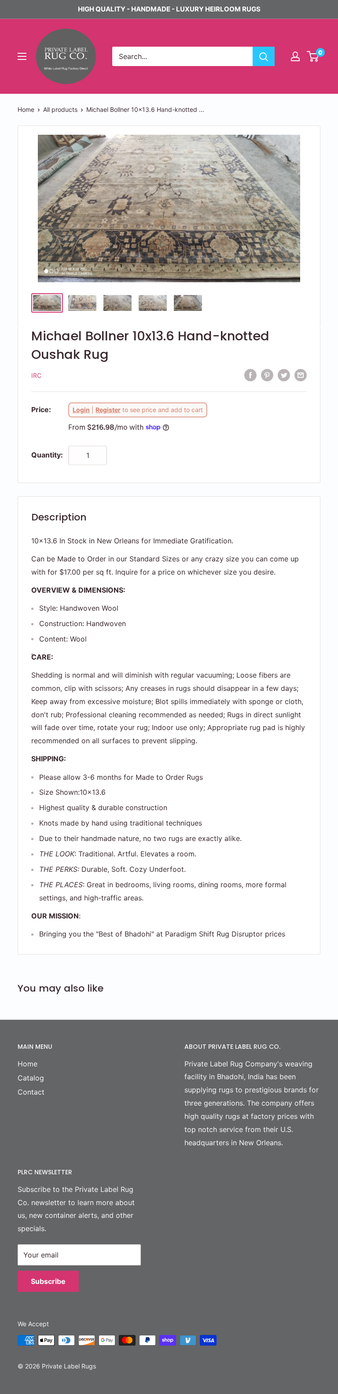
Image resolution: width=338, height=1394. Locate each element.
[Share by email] (300, 375)
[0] (313, 56)
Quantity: (47, 454)
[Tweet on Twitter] (284, 375)
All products (60, 109)
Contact (31, 1092)
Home (26, 109)
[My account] (295, 56)
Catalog (31, 1077)
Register (108, 409)
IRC (36, 375)
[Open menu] (22, 56)
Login (81, 409)
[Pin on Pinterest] (267, 375)
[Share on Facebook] (250, 375)
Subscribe (48, 1281)
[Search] (264, 56)
